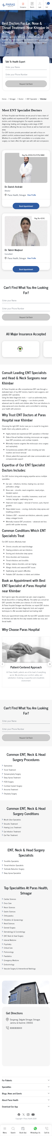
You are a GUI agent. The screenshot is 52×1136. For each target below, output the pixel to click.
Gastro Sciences (9, 911)
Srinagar (12, 98)
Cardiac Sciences (10, 899)
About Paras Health (10, 1100)
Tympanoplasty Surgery (12, 773)
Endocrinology (9, 964)
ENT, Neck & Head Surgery (13, 935)
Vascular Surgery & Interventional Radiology (20, 968)
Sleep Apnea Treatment (12, 777)
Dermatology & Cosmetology (14, 931)
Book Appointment (26, 206)
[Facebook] (18, 1115)
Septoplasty (8, 765)
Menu (5, 1132)
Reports (32, 7)
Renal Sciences (9, 923)
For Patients (7, 1080)
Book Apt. (23, 1132)
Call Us (46, 1132)
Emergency (23, 7)
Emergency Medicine (11, 960)
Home (4, 98)
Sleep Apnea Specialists (12, 873)
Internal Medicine (10, 940)
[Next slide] (49, 664)
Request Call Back (26, 83)
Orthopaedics (8, 915)
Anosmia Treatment (11, 789)
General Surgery (9, 927)
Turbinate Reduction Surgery (14, 868)
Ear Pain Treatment (11, 835)
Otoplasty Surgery (10, 793)
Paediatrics (8, 956)
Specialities (6, 1087)
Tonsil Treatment (10, 769)
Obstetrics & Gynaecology (13, 919)
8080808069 (16, 1028)
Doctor (21, 98)
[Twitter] (23, 1114)
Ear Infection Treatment (12, 831)
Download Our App (10, 1106)
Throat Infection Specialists (13, 865)
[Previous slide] (2, 664)
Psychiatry (7, 944)
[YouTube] (33, 1115)
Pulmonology (9, 951)
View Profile (31, 194)
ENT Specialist (32, 98)
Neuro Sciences (9, 907)
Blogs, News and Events (12, 1093)
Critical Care (8, 947)
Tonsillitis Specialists (11, 861)
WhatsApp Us (35, 1132)
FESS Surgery (9, 781)
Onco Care (7, 903)
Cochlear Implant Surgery (13, 785)
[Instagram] (28, 1114)
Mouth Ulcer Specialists (12, 819)
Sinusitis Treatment (11, 823)
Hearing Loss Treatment (12, 827)
